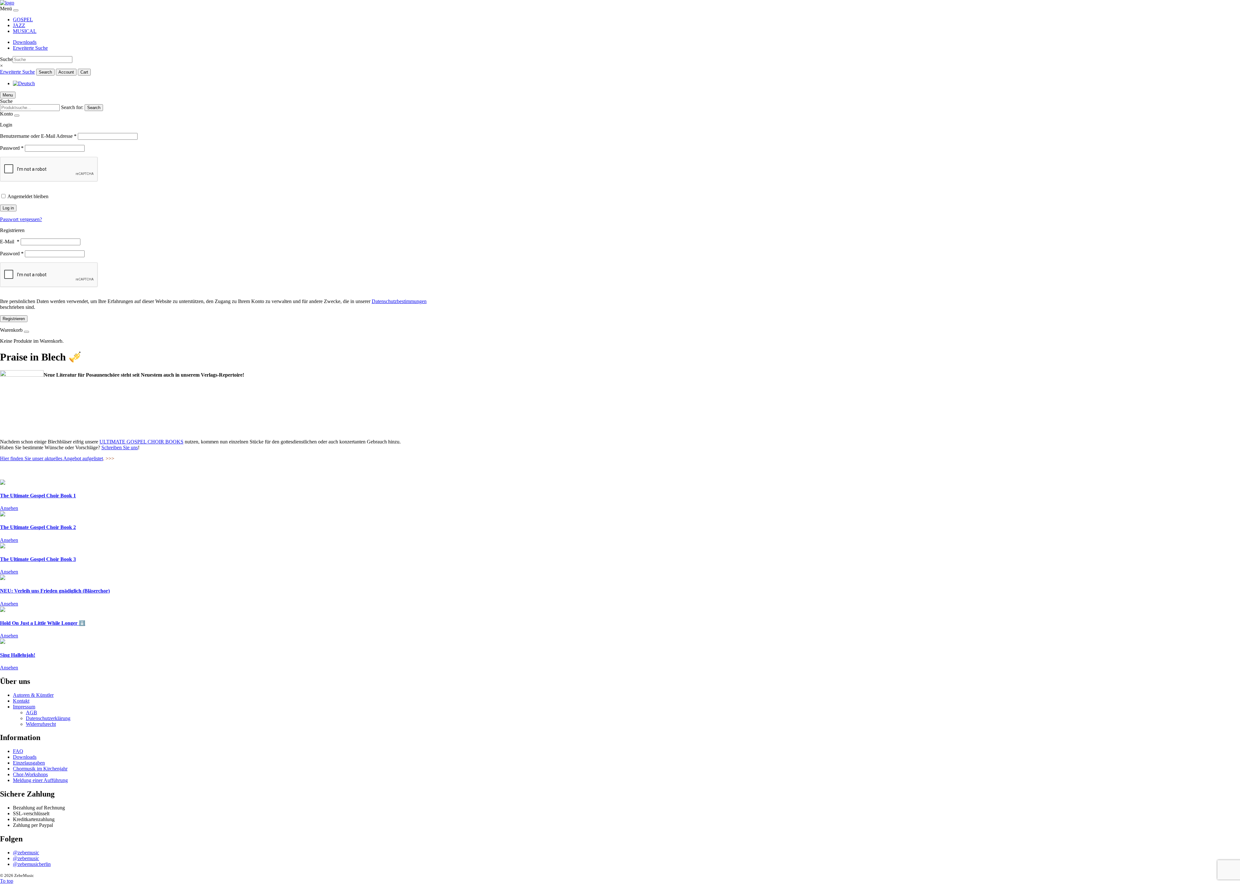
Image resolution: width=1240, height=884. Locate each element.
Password (12, 148)
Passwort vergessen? (21, 219)
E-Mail (9, 241)
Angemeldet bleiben (27, 196)
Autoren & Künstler (33, 695)
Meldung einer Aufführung (40, 780)
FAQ (18, 751)
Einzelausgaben (29, 763)
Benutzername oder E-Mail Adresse (38, 136)
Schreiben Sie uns (119, 447)
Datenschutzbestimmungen (399, 301)
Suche (6, 59)
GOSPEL (23, 19)
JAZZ (19, 25)
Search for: (72, 107)
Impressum (24, 706)
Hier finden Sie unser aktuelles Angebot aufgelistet (51, 458)
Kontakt (21, 701)
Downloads (24, 42)
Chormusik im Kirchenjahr (40, 768)
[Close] (15, 10)
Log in (8, 208)
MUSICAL (24, 31)
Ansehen (9, 508)
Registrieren (14, 318)
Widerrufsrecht (41, 724)
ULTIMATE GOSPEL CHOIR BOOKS (141, 441)
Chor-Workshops (30, 774)
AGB (31, 712)
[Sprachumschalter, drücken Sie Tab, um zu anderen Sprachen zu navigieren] (24, 83)
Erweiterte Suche (30, 48)
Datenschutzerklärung (48, 718)
